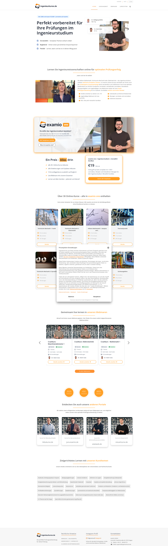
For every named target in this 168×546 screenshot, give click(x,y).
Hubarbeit (88, 482)
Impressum (64, 538)
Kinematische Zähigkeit (44, 486)
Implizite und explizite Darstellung (103, 482)
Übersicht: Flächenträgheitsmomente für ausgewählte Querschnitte (55, 495)
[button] (130, 6)
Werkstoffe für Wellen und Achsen (115, 495)
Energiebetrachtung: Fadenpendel (113, 478)
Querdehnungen (58, 490)
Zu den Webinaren (84, 371)
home (94, 6)
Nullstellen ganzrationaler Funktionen (85, 486)
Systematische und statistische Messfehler (89, 490)
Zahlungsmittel (73, 538)
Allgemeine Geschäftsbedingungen (70, 544)
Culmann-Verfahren (82, 478)
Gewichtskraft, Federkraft (76, 482)
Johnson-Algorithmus (119, 482)
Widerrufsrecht (65, 541)
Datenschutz (74, 541)
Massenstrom (69, 486)
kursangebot (103, 6)
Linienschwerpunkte (58, 486)
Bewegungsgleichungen (68, 478)
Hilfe (125, 1)
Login (130, 1)
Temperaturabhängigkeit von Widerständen (113, 490)
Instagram (98, 538)
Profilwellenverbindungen (44, 490)
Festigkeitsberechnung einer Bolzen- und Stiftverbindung (53, 482)
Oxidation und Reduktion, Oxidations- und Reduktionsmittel (114, 486)
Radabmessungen (70, 490)
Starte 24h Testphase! (104, 179)
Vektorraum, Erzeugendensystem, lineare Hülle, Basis (89, 495)
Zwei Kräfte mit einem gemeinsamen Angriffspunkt (68, 499)
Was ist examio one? (47, 145)
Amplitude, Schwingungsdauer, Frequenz (48, 478)
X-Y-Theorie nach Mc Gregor (45, 499)
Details (47, 244)
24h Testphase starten (47, 140)
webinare (114, 6)
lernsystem (124, 6)
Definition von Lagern (95, 478)
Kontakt (119, 1)
